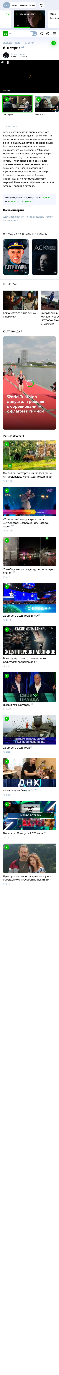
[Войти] (47, 33)
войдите (47, 197)
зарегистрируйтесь (21, 201)
